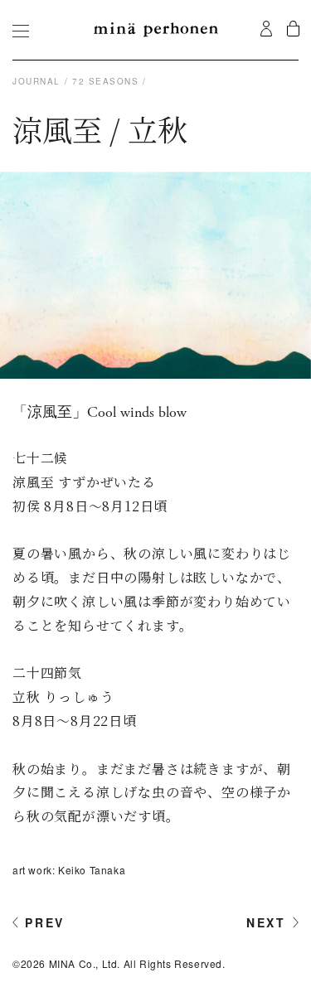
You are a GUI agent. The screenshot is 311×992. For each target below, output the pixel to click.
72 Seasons (105, 81)
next (266, 922)
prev (45, 922)
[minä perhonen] (156, 29)
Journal (36, 81)
